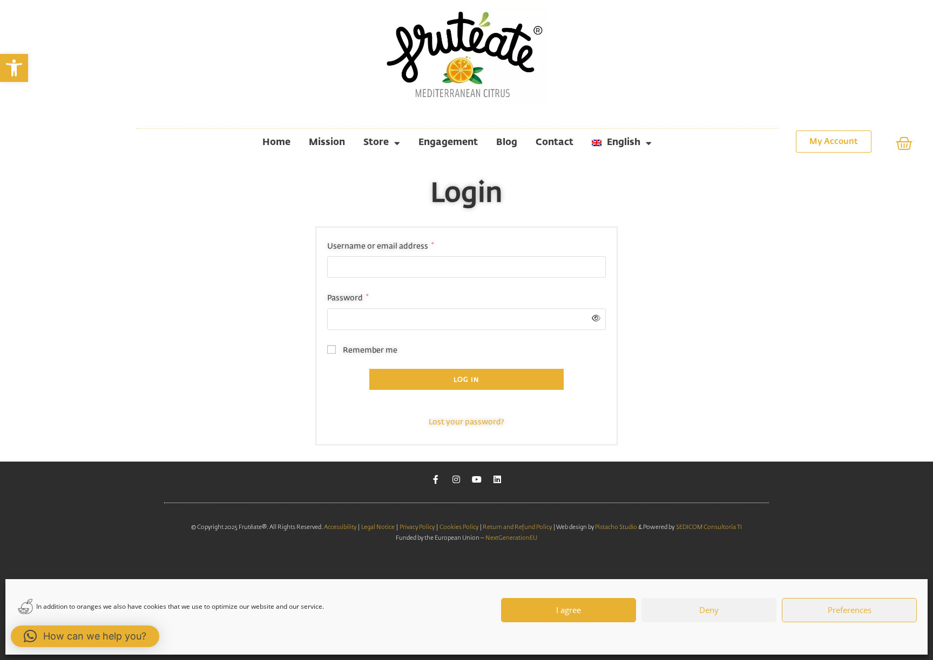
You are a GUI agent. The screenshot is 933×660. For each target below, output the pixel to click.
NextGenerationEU (511, 538)
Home (276, 142)
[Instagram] (456, 479)
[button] (14, 68)
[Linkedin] (497, 479)
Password (347, 297)
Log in (466, 380)
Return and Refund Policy (517, 527)
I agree (568, 609)
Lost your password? (466, 422)
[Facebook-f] (435, 479)
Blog (506, 142)
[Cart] (904, 143)
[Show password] (594, 319)
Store (376, 142)
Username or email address (380, 245)
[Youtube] (476, 479)
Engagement (448, 142)
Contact (554, 142)
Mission (327, 142)
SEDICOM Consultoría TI (709, 527)
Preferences (849, 609)
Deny (709, 609)
